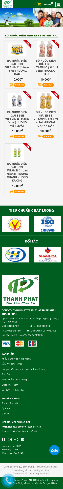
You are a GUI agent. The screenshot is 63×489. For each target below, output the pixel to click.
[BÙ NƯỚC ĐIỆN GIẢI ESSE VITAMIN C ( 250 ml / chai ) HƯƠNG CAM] (17, 49)
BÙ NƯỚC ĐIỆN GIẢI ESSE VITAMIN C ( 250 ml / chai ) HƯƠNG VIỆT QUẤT (17, 118)
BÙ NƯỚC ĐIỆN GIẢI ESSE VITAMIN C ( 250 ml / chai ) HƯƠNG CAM (17, 67)
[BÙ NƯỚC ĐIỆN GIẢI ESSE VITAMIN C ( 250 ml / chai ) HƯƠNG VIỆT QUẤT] (17, 101)
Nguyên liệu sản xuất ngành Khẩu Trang (23, 368)
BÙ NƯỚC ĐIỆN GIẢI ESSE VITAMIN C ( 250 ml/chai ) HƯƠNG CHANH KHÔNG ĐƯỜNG (17, 172)
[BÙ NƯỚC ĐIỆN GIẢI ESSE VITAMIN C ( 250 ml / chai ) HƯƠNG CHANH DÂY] (45, 101)
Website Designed (43, 483)
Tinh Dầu (6, 374)
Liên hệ (6, 413)
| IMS (54, 483)
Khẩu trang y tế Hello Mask (16, 358)
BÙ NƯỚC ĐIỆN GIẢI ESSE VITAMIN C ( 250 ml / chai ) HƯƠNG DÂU (46, 67)
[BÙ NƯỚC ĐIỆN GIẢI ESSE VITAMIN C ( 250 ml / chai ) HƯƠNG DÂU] (45, 49)
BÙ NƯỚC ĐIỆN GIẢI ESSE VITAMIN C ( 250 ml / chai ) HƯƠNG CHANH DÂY (46, 118)
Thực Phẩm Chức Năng (14, 379)
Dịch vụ (6, 408)
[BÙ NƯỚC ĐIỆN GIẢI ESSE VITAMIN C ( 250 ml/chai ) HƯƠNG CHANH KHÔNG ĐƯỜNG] (17, 152)
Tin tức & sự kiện (10, 403)
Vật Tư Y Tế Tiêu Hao (13, 389)
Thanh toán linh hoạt (47, 466)
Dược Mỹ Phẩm (10, 384)
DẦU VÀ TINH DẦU (12, 363)
